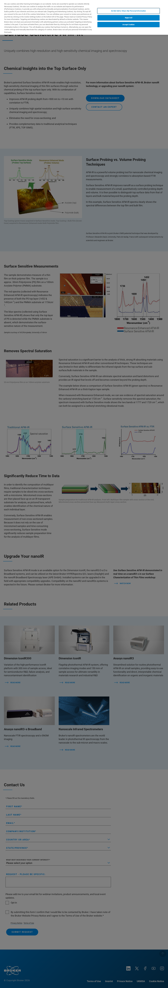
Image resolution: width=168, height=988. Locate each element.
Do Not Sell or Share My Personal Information (128, 11)
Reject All (128, 18)
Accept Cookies (128, 24)
